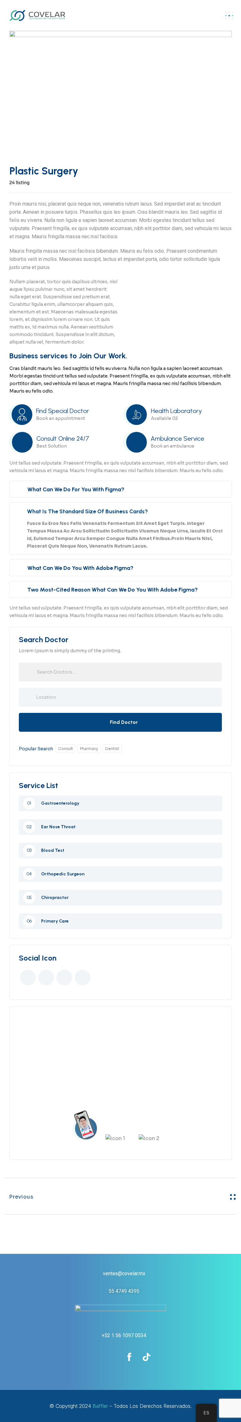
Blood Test (52, 850)
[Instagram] (95, 1357)
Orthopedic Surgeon (62, 874)
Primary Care (55, 921)
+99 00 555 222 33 (130, 1083)
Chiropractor (55, 898)
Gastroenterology (60, 803)
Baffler (100, 1406)
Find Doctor (124, 722)
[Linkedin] (112, 1357)
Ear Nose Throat (58, 827)
